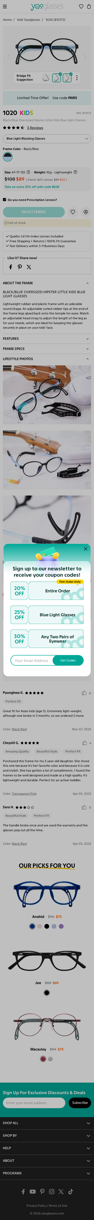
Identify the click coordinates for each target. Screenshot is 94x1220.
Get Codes (68, 660)
